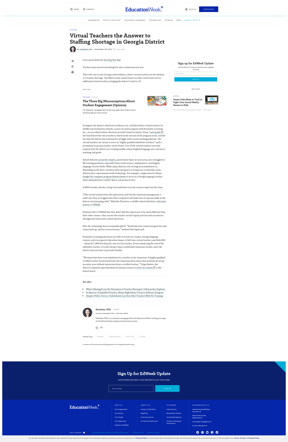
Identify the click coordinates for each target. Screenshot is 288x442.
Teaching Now (110, 59)
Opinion (169, 20)
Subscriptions (171, 409)
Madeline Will (86, 49)
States (73, 30)
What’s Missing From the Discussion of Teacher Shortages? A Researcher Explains (125, 289)
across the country (107, 159)
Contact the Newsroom (149, 421)
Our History (119, 413)
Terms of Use (138, 432)
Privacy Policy (153, 432)
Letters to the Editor (148, 409)
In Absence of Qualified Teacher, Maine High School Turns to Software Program (124, 292)
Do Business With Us (200, 405)
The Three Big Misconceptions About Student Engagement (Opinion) (109, 103)
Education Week (122, 313)
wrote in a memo (144, 267)
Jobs (178, 20)
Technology (155, 20)
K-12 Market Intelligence (201, 422)
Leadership (94, 20)
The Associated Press (181, 110)
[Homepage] (144, 9)
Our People (119, 417)
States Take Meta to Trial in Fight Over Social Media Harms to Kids (187, 102)
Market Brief (191, 20)
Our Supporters (120, 421)
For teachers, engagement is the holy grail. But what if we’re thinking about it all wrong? (109, 111)
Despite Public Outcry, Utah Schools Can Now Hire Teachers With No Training (124, 295)
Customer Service (147, 417)
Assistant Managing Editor (105, 313)
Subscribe (209, 9)
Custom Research (199, 425)
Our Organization (121, 409)
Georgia (142, 336)
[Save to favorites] (72, 66)
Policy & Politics (112, 20)
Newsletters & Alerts (173, 413)
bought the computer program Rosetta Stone (104, 176)
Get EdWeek (171, 405)
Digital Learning (114, 336)
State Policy (130, 336)
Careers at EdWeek (122, 425)
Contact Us (145, 405)
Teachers (100, 336)
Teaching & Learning (134, 20)
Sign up (167, 388)
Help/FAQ (144, 413)
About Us (118, 405)
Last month (155, 132)
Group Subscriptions (173, 417)
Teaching (86, 97)
